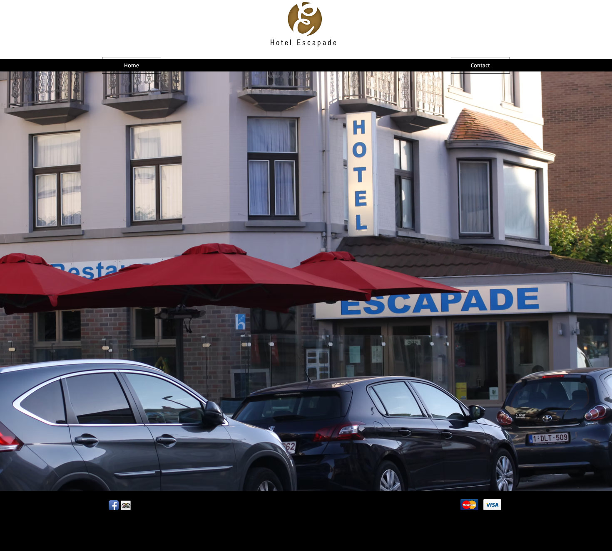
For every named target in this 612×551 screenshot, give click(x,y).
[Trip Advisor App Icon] (126, 505)
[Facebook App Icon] (114, 505)
